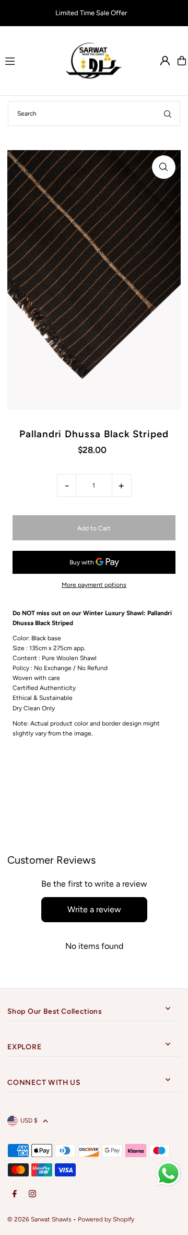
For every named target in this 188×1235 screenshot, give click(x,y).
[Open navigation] (29, 60)
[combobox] (94, 113)
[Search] (167, 113)
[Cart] (182, 60)
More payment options (94, 584)
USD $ (29, 1120)
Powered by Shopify (106, 1219)
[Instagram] (32, 1194)
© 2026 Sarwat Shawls (39, 1219)
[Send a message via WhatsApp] (168, 1173)
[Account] (165, 60)
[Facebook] (15, 1194)
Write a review (94, 909)
